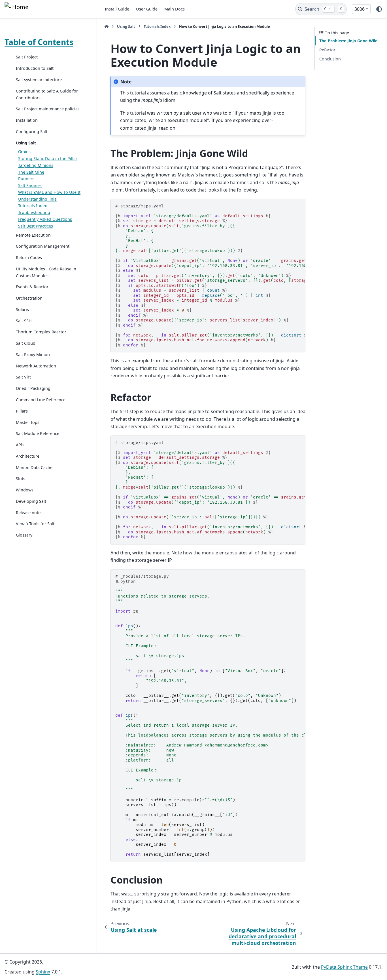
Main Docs (174, 9)
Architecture (27, 456)
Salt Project (27, 57)
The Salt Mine (31, 171)
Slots (20, 478)
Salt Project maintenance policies (48, 109)
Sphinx (43, 972)
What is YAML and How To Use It (49, 192)
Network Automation (36, 365)
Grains (24, 151)
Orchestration (29, 298)
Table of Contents (39, 42)
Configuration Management (42, 246)
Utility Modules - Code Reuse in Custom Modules (46, 272)
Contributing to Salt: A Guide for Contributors (47, 94)
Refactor (327, 49)
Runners (26, 178)
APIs (20, 444)
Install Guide (117, 9)
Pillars (22, 410)
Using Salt (26, 142)
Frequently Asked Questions (45, 219)
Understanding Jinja (37, 198)
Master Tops (27, 422)
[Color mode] (379, 9)
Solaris (22, 309)
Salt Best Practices (35, 225)
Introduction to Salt (35, 68)
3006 (359, 9)
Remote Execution (33, 234)
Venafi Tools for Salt (35, 523)
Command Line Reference (40, 399)
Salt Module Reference (37, 433)
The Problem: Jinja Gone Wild (348, 40)
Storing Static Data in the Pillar (47, 158)
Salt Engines (30, 185)
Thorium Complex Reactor (41, 332)
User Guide (147, 9)
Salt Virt (23, 377)
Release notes (29, 512)
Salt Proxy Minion (33, 354)
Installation (27, 120)
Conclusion (330, 58)
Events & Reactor (32, 286)
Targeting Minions (35, 165)
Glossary (24, 535)
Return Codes (29, 257)
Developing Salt (31, 501)
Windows (24, 490)
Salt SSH (24, 320)
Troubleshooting (34, 212)
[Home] (107, 27)
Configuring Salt (31, 131)
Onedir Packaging (33, 388)
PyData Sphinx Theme (344, 967)
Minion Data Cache (34, 467)
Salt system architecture (39, 79)
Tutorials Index (32, 205)
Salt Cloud (25, 343)
